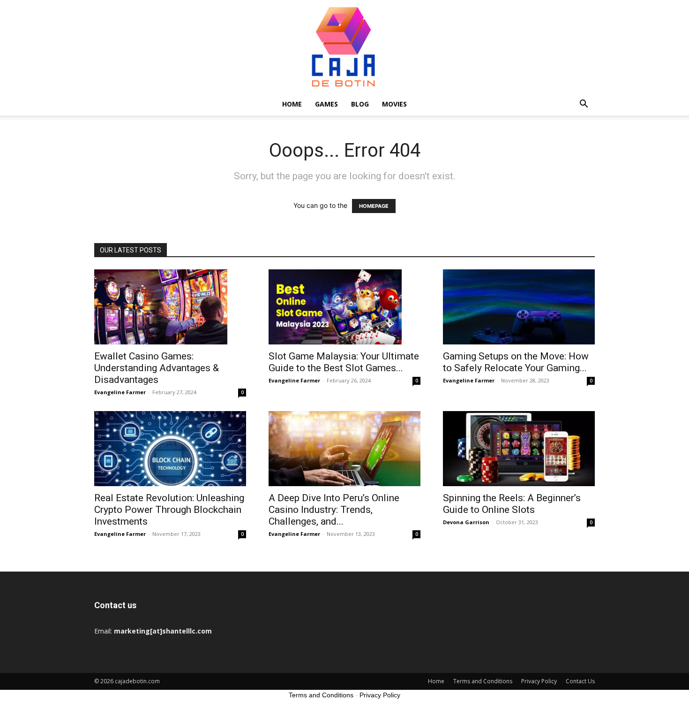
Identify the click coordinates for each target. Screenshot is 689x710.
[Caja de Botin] (344, 46)
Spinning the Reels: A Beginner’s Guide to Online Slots (512, 503)
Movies (394, 103)
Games (326, 103)
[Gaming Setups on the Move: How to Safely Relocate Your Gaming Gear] (519, 306)
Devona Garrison (466, 522)
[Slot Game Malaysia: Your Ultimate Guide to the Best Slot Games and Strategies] (344, 306)
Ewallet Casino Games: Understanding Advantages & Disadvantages (156, 368)
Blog (360, 103)
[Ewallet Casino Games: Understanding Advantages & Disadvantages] (170, 306)
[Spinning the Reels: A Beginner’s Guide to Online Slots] (519, 448)
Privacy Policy (539, 681)
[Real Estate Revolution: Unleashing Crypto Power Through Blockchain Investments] (170, 448)
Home (292, 103)
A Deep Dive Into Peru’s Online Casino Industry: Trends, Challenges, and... (334, 509)
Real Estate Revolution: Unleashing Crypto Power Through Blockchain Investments (169, 509)
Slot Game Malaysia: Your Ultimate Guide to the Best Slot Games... (344, 362)
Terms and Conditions (482, 681)
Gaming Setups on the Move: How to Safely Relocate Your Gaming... (516, 362)
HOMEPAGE (374, 206)
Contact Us (580, 681)
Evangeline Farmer (120, 392)
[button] (583, 104)
